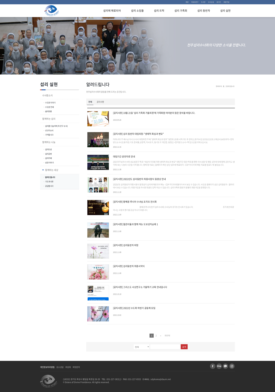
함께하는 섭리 (48, 118)
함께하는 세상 (51, 170)
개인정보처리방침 (47, 367)
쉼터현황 (48, 111)
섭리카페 (48, 158)
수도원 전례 (49, 107)
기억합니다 (49, 134)
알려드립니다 (97, 84)
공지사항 (100, 101)
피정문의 (76, 367)
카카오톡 (225, 366)
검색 (184, 347)
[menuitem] (187, 2)
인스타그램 (232, 366)
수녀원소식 (47, 95)
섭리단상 (48, 149)
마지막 (167, 335)
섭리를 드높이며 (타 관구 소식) (56, 126)
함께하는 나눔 (48, 142)
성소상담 (59, 367)
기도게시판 (49, 181)
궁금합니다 (49, 186)
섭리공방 (48, 153)
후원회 (68, 367)
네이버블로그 (219, 366)
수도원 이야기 (50, 102)
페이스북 (212, 366)
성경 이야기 (49, 162)
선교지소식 (49, 130)
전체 (90, 101)
